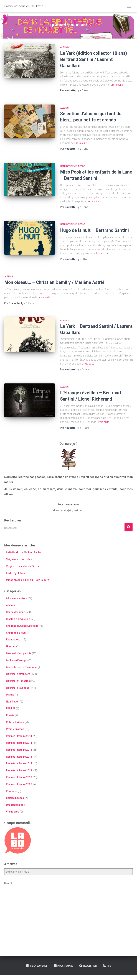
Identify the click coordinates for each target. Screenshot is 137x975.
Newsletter (90, 966)
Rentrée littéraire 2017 (19, 763)
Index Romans (65, 966)
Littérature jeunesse (72, 166)
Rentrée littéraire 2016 (19, 756)
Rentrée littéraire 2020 (19, 784)
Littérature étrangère (18, 674)
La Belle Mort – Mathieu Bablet (23, 552)
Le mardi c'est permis (18, 653)
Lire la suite (116, 84)
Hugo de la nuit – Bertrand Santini (94, 230)
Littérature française (18, 680)
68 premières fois (16, 598)
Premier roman (15, 729)
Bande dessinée (15, 612)
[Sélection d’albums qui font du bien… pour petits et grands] (29, 121)
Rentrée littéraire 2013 (19, 736)
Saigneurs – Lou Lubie (19, 559)
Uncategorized (15, 804)
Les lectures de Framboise (21, 667)
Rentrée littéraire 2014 (19, 742)
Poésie (10, 715)
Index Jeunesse (38, 966)
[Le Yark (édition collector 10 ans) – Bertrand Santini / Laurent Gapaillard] (29, 60)
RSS (109, 966)
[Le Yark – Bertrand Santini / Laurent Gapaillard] (29, 334)
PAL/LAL (10, 708)
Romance (11, 791)
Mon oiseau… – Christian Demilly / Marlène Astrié (54, 282)
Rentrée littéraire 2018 (19, 770)
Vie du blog (12, 811)
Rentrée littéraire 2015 (19, 749)
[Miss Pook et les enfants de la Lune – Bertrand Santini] (29, 179)
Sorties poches (15, 797)
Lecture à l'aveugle (17, 660)
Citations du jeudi (16, 632)
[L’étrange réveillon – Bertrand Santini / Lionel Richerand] (29, 400)
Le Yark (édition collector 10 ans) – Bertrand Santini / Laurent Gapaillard (95, 59)
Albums (64, 47)
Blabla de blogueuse (18, 619)
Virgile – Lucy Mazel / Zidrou (23, 566)
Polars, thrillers (15, 722)
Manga (10, 694)
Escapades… (13, 639)
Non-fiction (12, 701)
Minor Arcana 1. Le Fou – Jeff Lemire (27, 580)
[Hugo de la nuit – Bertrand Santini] (29, 237)
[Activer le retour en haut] (130, 967)
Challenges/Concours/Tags (22, 625)
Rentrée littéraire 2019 (19, 777)
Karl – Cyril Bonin (16, 573)
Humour (11, 646)
